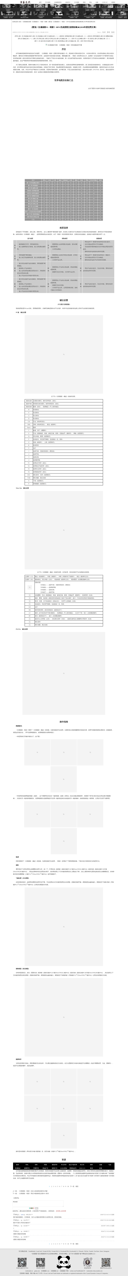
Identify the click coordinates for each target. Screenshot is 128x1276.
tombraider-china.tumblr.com (94, 1271)
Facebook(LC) (74, 1251)
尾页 (77, 1186)
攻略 (45, 21)
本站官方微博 (40, 1268)
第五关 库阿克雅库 (94, 36)
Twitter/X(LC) (56, 1251)
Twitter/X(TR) (47, 1251)
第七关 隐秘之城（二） (64, 38)
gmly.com (37, 1271)
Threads (81, 1251)
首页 (40, 2)
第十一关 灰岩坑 (89, 38)
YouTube (96, 1251)
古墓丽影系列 (57, 2)
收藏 (97, 2)
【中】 (108, 32)
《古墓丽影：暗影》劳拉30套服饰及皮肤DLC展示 (33, 1193)
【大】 (113, 32)
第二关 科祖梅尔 (38, 36)
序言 (16, 36)
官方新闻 (47, 2)
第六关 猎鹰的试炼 (107, 36)
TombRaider (31, 1251)
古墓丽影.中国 (64, 1271)
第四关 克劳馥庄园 (66, 36)
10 (68, 1186)
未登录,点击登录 (61, 1211)
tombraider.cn (29, 1271)
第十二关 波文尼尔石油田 (43, 41)
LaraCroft (39, 1251)
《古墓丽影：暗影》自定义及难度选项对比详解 (32, 1191)
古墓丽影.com (45, 1271)
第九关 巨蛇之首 (51, 38)
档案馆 (113, 2)
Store (101, 1251)
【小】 (104, 32)
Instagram (106, 1251)
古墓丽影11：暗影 (37, 21)
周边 (90, 2)
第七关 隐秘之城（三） (102, 38)
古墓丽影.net (54, 1271)
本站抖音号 (87, 1268)
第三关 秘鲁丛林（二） (80, 36)
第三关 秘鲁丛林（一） (52, 36)
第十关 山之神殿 (77, 38)
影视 (84, 2)
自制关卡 (67, 2)
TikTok (86, 1251)
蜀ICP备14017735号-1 (36, 1273)
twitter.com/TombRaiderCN (77, 1271)
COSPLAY (105, 2)
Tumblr (91, 1251)
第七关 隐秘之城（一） (25, 38)
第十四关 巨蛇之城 (87, 41)
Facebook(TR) (65, 1251)
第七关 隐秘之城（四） (73, 41)
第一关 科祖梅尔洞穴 (25, 36)
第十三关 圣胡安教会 (58, 41)
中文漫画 (76, 2)
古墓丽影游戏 (27, 21)
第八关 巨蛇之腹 (39, 38)
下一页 (72, 1186)
